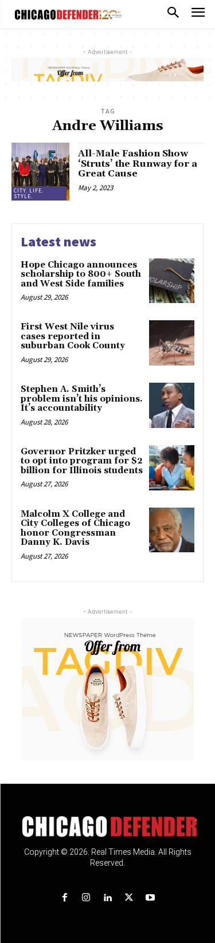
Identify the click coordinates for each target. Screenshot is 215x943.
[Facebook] (65, 898)
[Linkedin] (107, 898)
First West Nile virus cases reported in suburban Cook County (74, 336)
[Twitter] (128, 898)
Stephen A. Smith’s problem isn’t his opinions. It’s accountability (82, 399)
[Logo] (107, 826)
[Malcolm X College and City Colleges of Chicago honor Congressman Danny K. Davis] (171, 530)
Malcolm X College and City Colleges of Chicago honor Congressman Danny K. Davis (75, 528)
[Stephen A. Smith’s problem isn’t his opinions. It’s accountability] (171, 405)
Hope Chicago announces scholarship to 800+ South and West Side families (81, 274)
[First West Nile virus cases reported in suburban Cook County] (171, 343)
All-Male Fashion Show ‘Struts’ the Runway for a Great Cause (137, 163)
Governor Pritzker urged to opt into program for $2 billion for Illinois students (82, 461)
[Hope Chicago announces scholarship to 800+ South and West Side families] (171, 281)
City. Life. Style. (29, 193)
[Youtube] (150, 898)
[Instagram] (86, 898)
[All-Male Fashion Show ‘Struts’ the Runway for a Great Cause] (40, 172)
